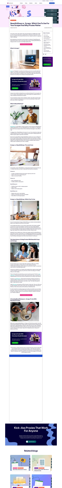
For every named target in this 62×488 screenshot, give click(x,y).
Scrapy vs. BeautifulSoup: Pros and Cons (47, 40)
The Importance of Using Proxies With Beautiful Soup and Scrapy (47, 45)
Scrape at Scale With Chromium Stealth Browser (47, 37)
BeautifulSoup (12, 126)
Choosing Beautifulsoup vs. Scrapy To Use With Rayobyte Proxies (47, 48)
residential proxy (18, 278)
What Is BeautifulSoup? (47, 38)
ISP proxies (15, 284)
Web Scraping (13, 20)
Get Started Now (47, 64)
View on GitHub (15, 88)
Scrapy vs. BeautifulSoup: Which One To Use (47, 42)
